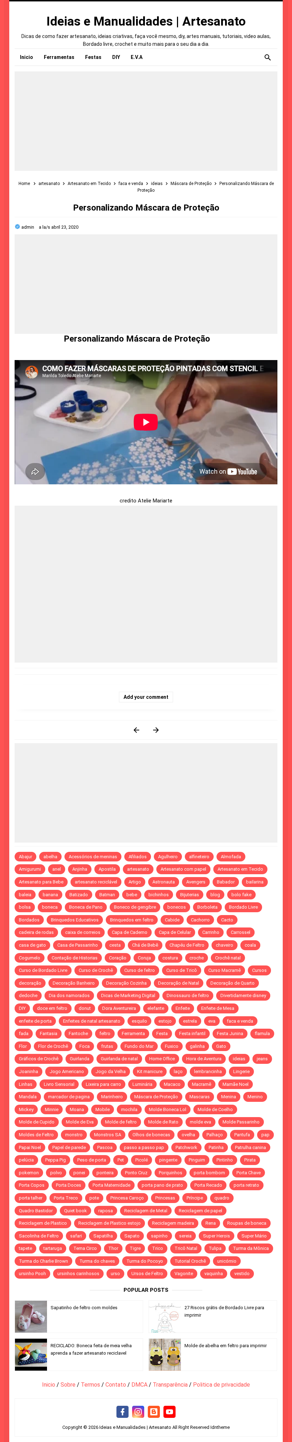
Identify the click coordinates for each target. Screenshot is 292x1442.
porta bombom (209, 1172)
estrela (190, 1021)
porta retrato (246, 1185)
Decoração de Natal (178, 983)
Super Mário (254, 1236)
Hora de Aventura (203, 1058)
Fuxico (171, 1046)
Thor (113, 1248)
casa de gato (32, 945)
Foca (84, 1046)
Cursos (259, 970)
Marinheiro (112, 1096)
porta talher (30, 1198)
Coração (117, 958)
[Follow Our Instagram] (138, 1412)
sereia (185, 1236)
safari (76, 1236)
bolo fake (241, 894)
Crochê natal (228, 958)
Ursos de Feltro (147, 1273)
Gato (221, 1046)
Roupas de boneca (246, 1223)
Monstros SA (107, 1134)
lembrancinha (208, 1071)
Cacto (227, 920)
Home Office (162, 1058)
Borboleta (207, 907)
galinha (197, 1046)
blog (215, 894)
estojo (165, 1021)
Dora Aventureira (119, 1008)
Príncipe (195, 1198)
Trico (157, 1248)
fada (23, 1033)
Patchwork (186, 1147)
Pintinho (225, 1160)
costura (170, 958)
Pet (121, 1160)
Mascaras (199, 1096)
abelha (50, 856)
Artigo (135, 882)
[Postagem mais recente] (136, 730)
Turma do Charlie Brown (43, 1261)
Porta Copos (32, 1185)
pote (94, 1198)
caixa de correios (82, 932)
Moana (77, 1109)
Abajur (25, 856)
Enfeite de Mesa (217, 1008)
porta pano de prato (162, 1185)
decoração (30, 983)
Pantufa (242, 1134)
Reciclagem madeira (173, 1223)
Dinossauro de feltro (188, 995)
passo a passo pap (144, 1147)
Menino (255, 1096)
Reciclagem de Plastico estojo (109, 1223)
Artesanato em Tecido (240, 869)
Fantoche (78, 1033)
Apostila (107, 869)
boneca (50, 907)
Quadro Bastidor (36, 1210)
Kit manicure (149, 1071)
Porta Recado (208, 1185)
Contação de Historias (75, 958)
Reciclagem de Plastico (43, 1223)
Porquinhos (170, 1172)
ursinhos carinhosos (78, 1273)
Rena (210, 1223)
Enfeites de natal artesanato (91, 1021)
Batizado (78, 894)
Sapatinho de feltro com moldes (84, 1307)
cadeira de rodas (36, 932)
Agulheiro (168, 856)
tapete (25, 1248)
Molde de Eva (80, 1122)
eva (211, 1021)
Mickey (26, 1109)
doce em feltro (52, 1008)
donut (85, 1008)
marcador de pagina (69, 1096)
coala (250, 945)
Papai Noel (30, 1147)
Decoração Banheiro (74, 983)
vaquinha (213, 1273)
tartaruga (52, 1248)
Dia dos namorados (69, 995)
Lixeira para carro (103, 1084)
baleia (25, 894)
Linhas (25, 1084)
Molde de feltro (121, 1122)
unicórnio (226, 1261)
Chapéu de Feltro (187, 945)
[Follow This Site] (154, 1412)
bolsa (25, 907)
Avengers (195, 882)
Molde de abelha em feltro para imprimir (225, 1345)
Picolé (141, 1160)
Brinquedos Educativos (75, 920)
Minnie (51, 1109)
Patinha (216, 1147)
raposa (105, 1210)
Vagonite (183, 1273)
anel (56, 869)
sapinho (159, 1236)
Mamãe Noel (236, 1084)
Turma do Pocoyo (144, 1261)
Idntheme (220, 1427)
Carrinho (210, 932)
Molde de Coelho (215, 1109)
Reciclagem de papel (200, 1210)
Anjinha (79, 869)
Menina (228, 1096)
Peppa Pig (55, 1160)
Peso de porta (91, 1160)
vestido (242, 1273)
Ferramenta (133, 1033)
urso (115, 1273)
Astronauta (163, 882)
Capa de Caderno (129, 932)
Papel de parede (69, 1147)
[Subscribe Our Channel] (169, 1412)
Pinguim (197, 1160)
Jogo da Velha (110, 1071)
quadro (221, 1198)
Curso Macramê (224, 970)
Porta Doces (68, 1185)
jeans (262, 1058)
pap (265, 1134)
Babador (226, 882)
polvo (56, 1172)
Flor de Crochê (53, 1046)
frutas (107, 1046)
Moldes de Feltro (36, 1134)
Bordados (29, 920)
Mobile (102, 1109)
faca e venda (240, 1021)
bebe (131, 894)
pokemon (29, 1172)
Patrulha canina (250, 1147)
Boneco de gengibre (135, 907)
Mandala (28, 1096)
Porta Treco (66, 1198)
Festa (162, 1033)
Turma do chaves (97, 1261)
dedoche (28, 995)
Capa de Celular (175, 932)
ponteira (105, 1172)
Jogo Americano (66, 1071)
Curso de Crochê (96, 970)
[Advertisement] (146, 121)
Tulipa (215, 1248)
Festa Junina (230, 1033)
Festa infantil (192, 1033)
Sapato (132, 1236)
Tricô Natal (185, 1248)
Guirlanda (79, 1058)
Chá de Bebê (145, 945)
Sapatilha (103, 1236)
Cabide (172, 920)
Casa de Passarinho (77, 945)
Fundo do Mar (139, 1046)
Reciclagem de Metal (145, 1210)
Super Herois (216, 1236)
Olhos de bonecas (151, 1134)
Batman (107, 894)
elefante (155, 1008)
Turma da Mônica (251, 1248)
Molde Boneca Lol (167, 1109)
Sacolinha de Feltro (39, 1236)
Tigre (135, 1248)
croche (196, 958)
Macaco (172, 1084)
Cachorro (200, 920)
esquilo (139, 1021)
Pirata (250, 1160)
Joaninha (28, 1071)
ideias (239, 1058)
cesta (115, 945)
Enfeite (183, 1008)
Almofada (231, 856)
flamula (262, 1033)
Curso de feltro (139, 970)
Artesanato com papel (183, 869)
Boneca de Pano (86, 907)
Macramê (201, 1084)
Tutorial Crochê (190, 1261)
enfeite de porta (35, 1021)
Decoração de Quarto (232, 983)
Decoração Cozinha (126, 983)
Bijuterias (189, 894)
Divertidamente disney (243, 995)
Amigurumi (30, 869)
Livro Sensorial (59, 1084)
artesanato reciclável (96, 882)
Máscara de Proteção (156, 1096)
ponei (79, 1172)
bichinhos (158, 894)
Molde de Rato (163, 1122)
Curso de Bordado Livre (43, 970)
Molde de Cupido (36, 1122)
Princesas (165, 1198)
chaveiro (224, 945)
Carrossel (240, 932)
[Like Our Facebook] (122, 1412)
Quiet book (75, 1210)
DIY (22, 1008)
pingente (168, 1160)
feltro (104, 1033)
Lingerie (241, 1071)
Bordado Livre (243, 907)
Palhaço (215, 1134)
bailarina (255, 882)
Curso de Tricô (181, 970)
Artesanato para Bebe (41, 882)
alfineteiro (199, 856)
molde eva (200, 1122)
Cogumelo (29, 958)
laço (178, 1071)
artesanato (138, 869)
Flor (23, 1046)
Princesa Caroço (127, 1198)
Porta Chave (248, 1172)
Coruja (144, 958)
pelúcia (26, 1160)
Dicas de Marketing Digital (128, 995)
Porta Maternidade (111, 1185)
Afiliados (138, 856)
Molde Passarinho (241, 1122)
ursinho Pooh (32, 1273)
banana (50, 894)
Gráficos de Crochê (38, 1058)
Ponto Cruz (136, 1172)
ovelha (188, 1134)
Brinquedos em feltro (131, 920)
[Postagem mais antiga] (156, 730)
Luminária (142, 1084)
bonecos (176, 907)
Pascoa (105, 1147)
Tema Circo (85, 1248)
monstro (74, 1134)
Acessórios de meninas (93, 856)
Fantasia (48, 1033)
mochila (129, 1109)
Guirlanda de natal (119, 1058)
